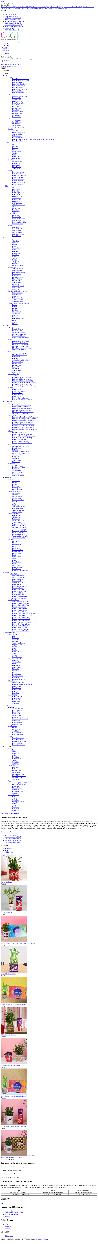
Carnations (15, 146)
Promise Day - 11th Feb (19, 531)
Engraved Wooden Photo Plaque (22, 684)
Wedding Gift (16, 488)
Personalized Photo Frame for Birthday (24, 382)
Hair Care (15, 308)
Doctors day (16, 519)
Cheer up (15, 494)
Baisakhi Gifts (16, 569)
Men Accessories (17, 293)
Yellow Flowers (17, 168)
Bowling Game (17, 770)
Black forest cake (17, 196)
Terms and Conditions (11, 1214)
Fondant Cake (16, 199)
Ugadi (14, 563)
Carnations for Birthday (19, 334)
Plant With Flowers (18, 738)
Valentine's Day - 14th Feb (20, 536)
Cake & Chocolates (18, 229)
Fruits (14, 246)
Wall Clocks (16, 701)
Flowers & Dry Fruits (18, 182)
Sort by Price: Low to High (13, 840)
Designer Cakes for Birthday (21, 344)
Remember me (7, 70)
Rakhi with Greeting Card (20, 89)
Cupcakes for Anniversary (20, 413)
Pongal (14, 560)
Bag (13, 636)
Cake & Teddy (16, 230)
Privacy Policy (9, 1211)
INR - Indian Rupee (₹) (8, 7)
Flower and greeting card (19, 586)
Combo (10, 77)
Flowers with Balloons (19, 439)
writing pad (15, 764)
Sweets (14, 258)
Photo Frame (16, 253)
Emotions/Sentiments (14, 491)
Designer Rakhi (17, 101)
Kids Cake (11, 213)
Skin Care (15, 322)
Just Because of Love (18, 507)
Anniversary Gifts (17, 472)
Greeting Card (16, 662)
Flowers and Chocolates (19, 589)
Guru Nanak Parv (17, 550)
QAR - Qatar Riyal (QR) (56, 7)
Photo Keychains (17, 676)
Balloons (15, 263)
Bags (13, 750)
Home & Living (17, 365)
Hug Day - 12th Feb (18, 532)
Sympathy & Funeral (18, 510)
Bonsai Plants (16, 712)
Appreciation (16, 493)
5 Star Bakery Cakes (18, 205)
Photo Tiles (15, 691)
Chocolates (15, 241)
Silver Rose (15, 255)
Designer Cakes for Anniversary (22, 408)
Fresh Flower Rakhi (18, 103)
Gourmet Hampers (17, 474)
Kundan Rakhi (16, 108)
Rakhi (6, 75)
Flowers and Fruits (18, 593)
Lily (13, 149)
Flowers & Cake (17, 174)
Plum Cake (15, 210)
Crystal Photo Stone (18, 682)
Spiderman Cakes (17, 224)
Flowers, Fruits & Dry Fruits (20, 626)
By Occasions (12, 726)
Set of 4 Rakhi (16, 124)
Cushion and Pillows (18, 643)
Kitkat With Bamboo (7, 882)
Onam (14, 558)
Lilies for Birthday (17, 331)
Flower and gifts (17, 584)
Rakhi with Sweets (18, 92)
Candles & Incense (18, 475)
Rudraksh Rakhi (17, 113)
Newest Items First (10, 835)
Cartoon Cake (16, 217)
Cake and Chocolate (18, 576)
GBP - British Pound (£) (60, 8)
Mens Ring (15, 296)
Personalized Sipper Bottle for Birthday (24, 386)
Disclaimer (8, 1216)
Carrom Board (16, 772)
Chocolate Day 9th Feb (19, 527)
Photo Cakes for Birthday (20, 343)
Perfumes (15, 251)
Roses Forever (16, 158)
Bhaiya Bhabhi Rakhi (18, 132)
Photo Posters (16, 698)
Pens (13, 672)
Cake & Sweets (17, 232)
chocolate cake (16, 198)
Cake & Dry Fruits (18, 234)
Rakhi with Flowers (18, 87)
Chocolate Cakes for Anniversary (22, 410)
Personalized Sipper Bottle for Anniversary (25, 429)
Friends (14, 484)
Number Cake (16, 208)
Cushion (14, 751)
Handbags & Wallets (18, 467)
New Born (15, 486)
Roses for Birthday (18, 329)
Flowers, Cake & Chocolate (20, 603)
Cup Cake (15, 206)
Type (9, 94)
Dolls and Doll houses (19, 784)
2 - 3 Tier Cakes (17, 203)
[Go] (31, 59)
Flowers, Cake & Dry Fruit (20, 605)
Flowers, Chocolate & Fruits (20, 617)
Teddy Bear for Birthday (19, 353)
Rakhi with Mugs (17, 91)
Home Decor (16, 469)
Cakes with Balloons (18, 582)
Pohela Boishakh (17, 567)
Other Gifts (11, 463)
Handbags (15, 310)
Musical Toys (16, 789)
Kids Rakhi (15, 106)
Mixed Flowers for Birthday (20, 337)
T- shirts (14, 760)
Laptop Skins (16, 665)
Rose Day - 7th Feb (18, 525)
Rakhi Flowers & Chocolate (20, 79)
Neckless (15, 317)
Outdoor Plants (16, 715)
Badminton (15, 767)
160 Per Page (9, 852)
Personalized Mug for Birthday (21, 379)
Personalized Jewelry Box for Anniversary (25, 419)
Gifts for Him (16, 287)
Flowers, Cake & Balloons (20, 398)
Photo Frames (16, 448)
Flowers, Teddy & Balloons (20, 629)
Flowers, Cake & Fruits (19, 607)
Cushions (15, 243)
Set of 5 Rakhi (16, 125)
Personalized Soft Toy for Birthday (22, 384)
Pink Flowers (16, 163)
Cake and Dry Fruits (18, 577)
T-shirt (14, 805)
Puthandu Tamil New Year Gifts (22, 570)
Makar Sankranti (17, 557)
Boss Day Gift (16, 515)
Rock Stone (15, 693)
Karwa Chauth (16, 553)
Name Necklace (17, 657)
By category (12, 267)
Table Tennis (16, 779)
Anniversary (8, 401)
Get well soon (16, 498)
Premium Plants (17, 722)
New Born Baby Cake (19, 222)
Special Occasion (13, 513)
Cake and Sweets (17, 579)
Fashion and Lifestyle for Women (18, 303)
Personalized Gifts (13, 795)
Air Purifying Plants (18, 286)
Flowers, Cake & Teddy (19, 610)
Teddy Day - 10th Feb (19, 529)
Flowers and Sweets (18, 594)
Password (4, 64)
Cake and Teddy (17, 581)
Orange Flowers (17, 161)
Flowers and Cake (17, 588)
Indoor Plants (16, 714)
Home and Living (17, 277)
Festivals (11, 539)
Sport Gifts (11, 765)
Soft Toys (15, 653)
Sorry (14, 503)
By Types (11, 707)
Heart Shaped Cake (18, 193)
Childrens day (16, 517)
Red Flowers (16, 165)
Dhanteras (15, 543)
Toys (9, 781)
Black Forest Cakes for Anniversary (23, 412)
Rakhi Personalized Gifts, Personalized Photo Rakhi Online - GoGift (33, 139)
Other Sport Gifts (17, 777)
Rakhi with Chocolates (19, 84)
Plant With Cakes (17, 739)
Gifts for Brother (17, 134)
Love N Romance (17, 508)
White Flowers (16, 167)
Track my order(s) (6, 59)
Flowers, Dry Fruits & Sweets (21, 624)
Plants (6, 705)
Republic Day (16, 562)
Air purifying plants (18, 708)
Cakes (6, 186)
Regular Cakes (16, 189)
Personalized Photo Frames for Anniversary (25, 417)
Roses (14, 155)
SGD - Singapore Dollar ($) (39, 7)
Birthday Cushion (17, 362)
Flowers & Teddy (17, 177)
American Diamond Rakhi (20, 96)
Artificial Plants (17, 270)
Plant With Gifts (17, 743)
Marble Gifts (16, 372)
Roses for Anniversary (19, 432)
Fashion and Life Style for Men (17, 291)
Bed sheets (15, 638)
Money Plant (16, 720)
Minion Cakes (16, 220)
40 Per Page (8, 850)
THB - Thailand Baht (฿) (23, 7)
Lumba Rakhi (16, 117)
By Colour (11, 160)
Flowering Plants (17, 717)
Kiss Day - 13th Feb (18, 534)
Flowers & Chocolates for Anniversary (24, 436)
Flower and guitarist (18, 172)
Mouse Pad (15, 669)
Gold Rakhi (15, 105)
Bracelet (14, 305)
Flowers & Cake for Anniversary (22, 438)
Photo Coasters (16, 674)
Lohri (14, 555)
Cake (10, 403)
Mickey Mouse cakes (18, 218)
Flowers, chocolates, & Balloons (22, 622)
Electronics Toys (17, 788)
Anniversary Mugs (18, 455)
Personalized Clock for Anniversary (23, 420)
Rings (14, 320)
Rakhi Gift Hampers (18, 137)
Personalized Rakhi (18, 111)
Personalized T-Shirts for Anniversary (23, 425)
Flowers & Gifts (17, 396)
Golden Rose (16, 248)
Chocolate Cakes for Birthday (21, 346)
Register (7, 61)
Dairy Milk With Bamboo (8, 974)
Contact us (8, 1226)
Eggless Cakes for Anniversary (21, 405)
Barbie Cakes (16, 215)
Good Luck (15, 731)
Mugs (14, 249)
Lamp (14, 664)
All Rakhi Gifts (17, 130)
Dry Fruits (15, 244)
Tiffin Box (15, 762)
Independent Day (17, 551)
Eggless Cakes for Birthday (20, 341)
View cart (4, 47)
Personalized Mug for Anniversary (22, 422)
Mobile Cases (16, 667)
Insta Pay (3, 1)
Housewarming (17, 733)
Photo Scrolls (16, 700)
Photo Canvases (17, 696)
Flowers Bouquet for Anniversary (22, 434)
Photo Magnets (16, 689)
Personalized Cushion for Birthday (22, 381)
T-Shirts (14, 260)
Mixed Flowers (16, 151)
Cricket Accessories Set (19, 776)
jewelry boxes (16, 312)
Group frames (16, 686)
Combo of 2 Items (13, 574)
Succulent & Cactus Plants (20, 719)
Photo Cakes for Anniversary (21, 406)
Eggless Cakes (16, 211)
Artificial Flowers (17, 268)
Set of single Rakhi (18, 127)
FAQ (6, 1224)
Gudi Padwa (16, 565)
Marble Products (17, 279)
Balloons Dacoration (18, 272)
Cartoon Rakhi (16, 99)
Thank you (15, 505)
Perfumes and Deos (18, 298)
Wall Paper (15, 703)
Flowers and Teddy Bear (19, 596)
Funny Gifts (16, 367)
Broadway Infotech (42, 1239)
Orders (7, 54)
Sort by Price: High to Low (13, 842)
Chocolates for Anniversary (20, 446)
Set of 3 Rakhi (16, 122)
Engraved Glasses (17, 645)
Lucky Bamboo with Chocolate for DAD (13, 1096)
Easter (14, 546)
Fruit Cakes (15, 191)
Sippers (14, 256)
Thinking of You (17, 512)
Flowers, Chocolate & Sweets (21, 619)
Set (9, 118)
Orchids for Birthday (18, 332)
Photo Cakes (16, 194)
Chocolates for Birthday (19, 355)
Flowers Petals (16, 156)
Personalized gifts (13, 374)
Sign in (3, 61)
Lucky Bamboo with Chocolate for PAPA (13, 1004)
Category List (9, 1236)
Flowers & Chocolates (19, 175)
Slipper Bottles (16, 758)
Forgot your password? (14, 64)
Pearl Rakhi (15, 110)
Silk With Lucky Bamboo (8, 1035)
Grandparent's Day (18, 520)
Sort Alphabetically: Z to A (13, 838)
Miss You (15, 501)
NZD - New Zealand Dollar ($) (73, 7)
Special (10, 129)
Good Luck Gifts (17, 265)
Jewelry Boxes (16, 470)
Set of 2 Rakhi (16, 120)
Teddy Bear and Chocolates (20, 631)
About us (7, 1228)
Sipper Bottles (16, 651)
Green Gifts (15, 284)
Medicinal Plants (17, 724)
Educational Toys (17, 786)
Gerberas (15, 148)
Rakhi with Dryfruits (18, 86)
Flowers (7, 142)
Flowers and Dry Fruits (19, 591)
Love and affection (18, 500)
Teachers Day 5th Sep (19, 538)
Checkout (4, 49)
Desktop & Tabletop (14, 658)
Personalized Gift (13, 415)
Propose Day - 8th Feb (19, 524)
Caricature (15, 639)
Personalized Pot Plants (19, 741)
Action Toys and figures (19, 783)
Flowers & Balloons (18, 179)
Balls (13, 769)
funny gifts (15, 275)
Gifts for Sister (16, 136)
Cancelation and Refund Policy (14, 1213)
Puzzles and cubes (17, 791)
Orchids (14, 153)
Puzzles (14, 650)
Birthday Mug (16, 363)
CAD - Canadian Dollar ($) (13, 23)
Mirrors (14, 646)
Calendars (15, 660)
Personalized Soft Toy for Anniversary (23, 427)
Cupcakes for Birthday (19, 350)
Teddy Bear (15, 262)
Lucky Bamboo (17, 710)
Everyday (11, 479)
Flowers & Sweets (17, 180)
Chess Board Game (18, 774)
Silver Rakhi (16, 115)
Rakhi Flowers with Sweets (20, 80)
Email (2, 62)
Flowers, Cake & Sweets (19, 608)
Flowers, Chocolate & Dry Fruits (22, 615)
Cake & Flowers (17, 227)
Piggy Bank (15, 677)
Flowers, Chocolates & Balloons (22, 400)
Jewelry (14, 465)
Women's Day (16, 522)
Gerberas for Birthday (18, 336)
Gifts (6, 237)
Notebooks (15, 670)
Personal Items (12, 634)
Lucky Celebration (6, 912)
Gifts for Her (16, 289)
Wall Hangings (12, 695)
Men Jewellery (16, 294)
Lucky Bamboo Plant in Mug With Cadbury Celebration (18, 943)
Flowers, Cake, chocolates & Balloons (23, 613)
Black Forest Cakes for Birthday (22, 348)
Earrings (14, 306)
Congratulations (17, 496)
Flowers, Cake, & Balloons (20, 612)
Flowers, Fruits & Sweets (20, 627)
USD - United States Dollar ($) (33, 8)
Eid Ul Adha (16, 548)
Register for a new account (9, 66)
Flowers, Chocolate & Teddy (21, 620)
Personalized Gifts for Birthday (21, 377)
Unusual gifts (16, 281)
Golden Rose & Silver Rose (20, 360)
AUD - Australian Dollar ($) (15, 8)
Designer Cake (16, 201)
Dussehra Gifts (16, 544)
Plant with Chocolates (18, 745)
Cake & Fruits (16, 236)
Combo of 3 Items (13, 600)
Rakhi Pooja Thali (17, 141)
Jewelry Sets (16, 313)
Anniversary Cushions (19, 453)
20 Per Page (8, 848)
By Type (11, 144)
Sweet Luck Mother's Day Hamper (11, 1157)
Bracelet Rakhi (16, 98)
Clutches (15, 324)
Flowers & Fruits (17, 184)
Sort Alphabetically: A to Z (13, 837)
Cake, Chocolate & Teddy (20, 601)
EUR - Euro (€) (48, 8)
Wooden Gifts (16, 282)
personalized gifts (10, 632)
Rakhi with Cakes (17, 82)
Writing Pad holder (18, 802)
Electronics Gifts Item (18, 679)
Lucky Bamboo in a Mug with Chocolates (13, 1126)
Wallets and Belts (17, 301)
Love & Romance (17, 734)
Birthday (7, 325)
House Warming (17, 489)
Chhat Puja (15, 541)
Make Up (15, 315)
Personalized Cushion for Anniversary (23, 424)
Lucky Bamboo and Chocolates (10, 1065)
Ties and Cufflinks (17, 299)
